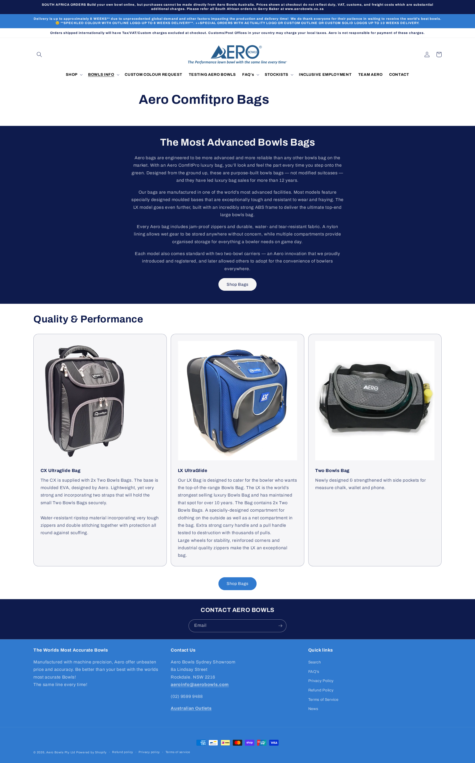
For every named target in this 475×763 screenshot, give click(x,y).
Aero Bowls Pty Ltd (60, 752)
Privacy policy (149, 752)
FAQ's (313, 671)
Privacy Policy (321, 681)
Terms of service (178, 752)
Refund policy (122, 752)
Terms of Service (323, 699)
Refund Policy (321, 690)
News (313, 709)
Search (314, 662)
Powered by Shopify (91, 752)
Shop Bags (238, 284)
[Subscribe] (280, 625)
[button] (39, 54)
